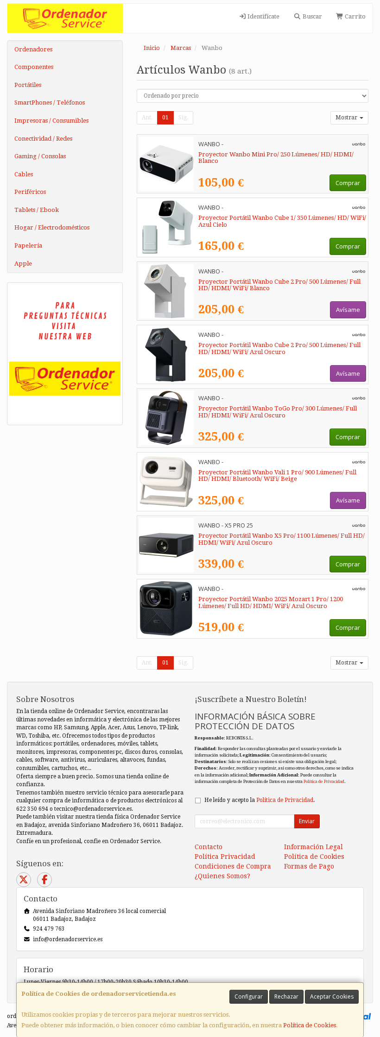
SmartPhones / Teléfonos (49, 102)
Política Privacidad (225, 856)
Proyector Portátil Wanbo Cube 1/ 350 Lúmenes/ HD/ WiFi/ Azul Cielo (282, 221)
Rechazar (286, 996)
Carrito (354, 16)
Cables (23, 174)
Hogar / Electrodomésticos (51, 227)
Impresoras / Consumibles (51, 120)
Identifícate (262, 16)
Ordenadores (33, 49)
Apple (23, 263)
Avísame (348, 309)
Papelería (28, 245)
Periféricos (30, 191)
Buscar (311, 16)
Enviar (307, 821)
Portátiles (27, 84)
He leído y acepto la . (259, 800)
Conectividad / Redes (43, 138)
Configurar (248, 996)
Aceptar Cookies (332, 996)
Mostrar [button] (347, 117)
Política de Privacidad (324, 781)
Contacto (208, 847)
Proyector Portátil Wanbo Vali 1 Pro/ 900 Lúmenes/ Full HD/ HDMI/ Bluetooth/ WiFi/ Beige (277, 476)
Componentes (33, 66)
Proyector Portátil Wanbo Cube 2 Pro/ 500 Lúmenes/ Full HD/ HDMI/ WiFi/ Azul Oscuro (279, 348)
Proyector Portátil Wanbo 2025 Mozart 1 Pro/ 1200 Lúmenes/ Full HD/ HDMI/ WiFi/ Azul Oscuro (270, 602)
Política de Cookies (309, 1025)
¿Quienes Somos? (222, 876)
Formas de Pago (309, 866)
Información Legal (313, 847)
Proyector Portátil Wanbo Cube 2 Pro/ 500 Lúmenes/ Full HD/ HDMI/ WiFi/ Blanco (279, 285)
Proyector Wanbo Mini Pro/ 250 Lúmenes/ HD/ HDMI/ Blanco (276, 158)
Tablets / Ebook (36, 209)
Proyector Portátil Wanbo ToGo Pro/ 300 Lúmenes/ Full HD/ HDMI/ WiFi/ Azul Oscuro (277, 412)
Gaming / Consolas (40, 156)
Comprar (348, 183)
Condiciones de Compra (233, 866)
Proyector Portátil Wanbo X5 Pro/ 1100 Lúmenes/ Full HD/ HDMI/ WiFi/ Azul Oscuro (281, 539)
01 (165, 117)
